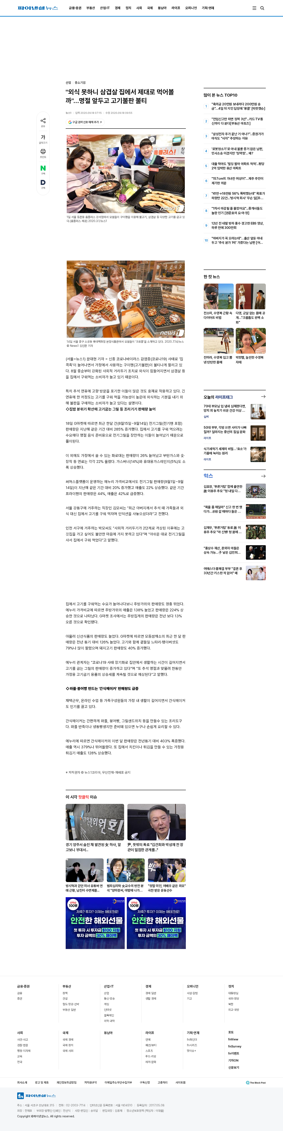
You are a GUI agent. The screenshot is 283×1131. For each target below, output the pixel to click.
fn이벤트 (233, 1053)
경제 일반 (150, 993)
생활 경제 (150, 998)
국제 (150, 8)
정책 (65, 993)
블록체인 (109, 1015)
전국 (19, 1062)
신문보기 (233, 1067)
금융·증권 (75, 8)
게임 (106, 1004)
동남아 (162, 8)
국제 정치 (68, 1045)
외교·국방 (233, 1009)
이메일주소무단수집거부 (118, 1082)
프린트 (43, 157)
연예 (147, 1039)
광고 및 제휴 (42, 1082)
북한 (230, 1004)
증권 (19, 998)
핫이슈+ (191, 1050)
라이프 (176, 8)
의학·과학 (109, 1021)
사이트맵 (180, 1082)
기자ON (233, 1060)
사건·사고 (22, 1039)
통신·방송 (109, 998)
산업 (106, 993)
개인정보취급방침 (66, 1082)
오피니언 (191, 8)
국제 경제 (68, 1039)
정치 (128, 8)
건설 (65, 998)
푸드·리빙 (150, 1056)
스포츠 (149, 1050)
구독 (43, 173)
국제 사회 (68, 1050)
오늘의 (218, 397)
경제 (118, 8)
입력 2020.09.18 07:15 (88, 112)
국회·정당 (233, 998)
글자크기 (43, 142)
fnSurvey (234, 1046)
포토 (231, 1032)
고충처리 (163, 1082)
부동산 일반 (69, 1009)
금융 (19, 993)
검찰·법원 (22, 1045)
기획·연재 (208, 8)
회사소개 (22, 1082)
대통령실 (233, 993)
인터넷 (107, 1009)
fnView (233, 1039)
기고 (189, 998)
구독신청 (145, 1082)
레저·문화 (150, 1062)
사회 (139, 8)
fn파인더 (192, 1039)
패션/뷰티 (150, 1045)
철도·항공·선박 (71, 1004)
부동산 (90, 8)
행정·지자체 (23, 1050)
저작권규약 (90, 1082)
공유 (43, 126)
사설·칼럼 (192, 993)
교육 (19, 1056)
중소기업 (80, 83)
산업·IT (105, 8)
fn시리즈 (192, 1045)
